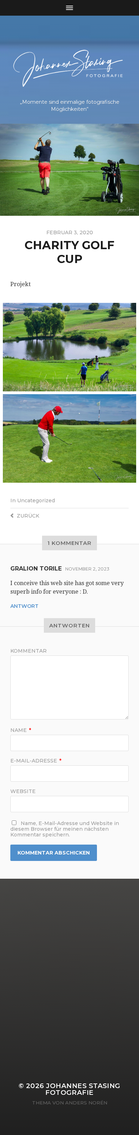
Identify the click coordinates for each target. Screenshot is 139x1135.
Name (20, 730)
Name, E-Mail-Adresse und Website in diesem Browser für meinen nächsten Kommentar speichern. (64, 829)
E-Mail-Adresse (35, 760)
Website (23, 791)
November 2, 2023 (87, 569)
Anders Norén (86, 1102)
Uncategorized (36, 500)
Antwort (24, 606)
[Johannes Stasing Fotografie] (70, 59)
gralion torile (36, 568)
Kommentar (28, 650)
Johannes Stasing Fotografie (82, 1089)
